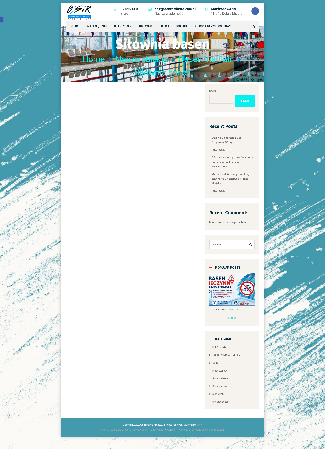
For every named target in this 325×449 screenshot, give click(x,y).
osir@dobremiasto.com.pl (175, 9)
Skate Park (218, 393)
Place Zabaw (219, 370)
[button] (1, 19)
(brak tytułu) (219, 149)
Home (93, 59)
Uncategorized (231, 309)
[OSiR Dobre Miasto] (79, 12)
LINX (199, 424)
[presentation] (210, 318)
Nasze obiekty (141, 59)
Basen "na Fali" (206, 59)
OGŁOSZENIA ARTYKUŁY (226, 355)
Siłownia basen (220, 378)
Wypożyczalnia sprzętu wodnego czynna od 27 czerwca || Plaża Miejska (231, 179)
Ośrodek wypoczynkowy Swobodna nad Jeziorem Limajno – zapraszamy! (233, 162)
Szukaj (212, 91)
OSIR (215, 362)
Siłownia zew (219, 386)
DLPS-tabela (219, 347)
